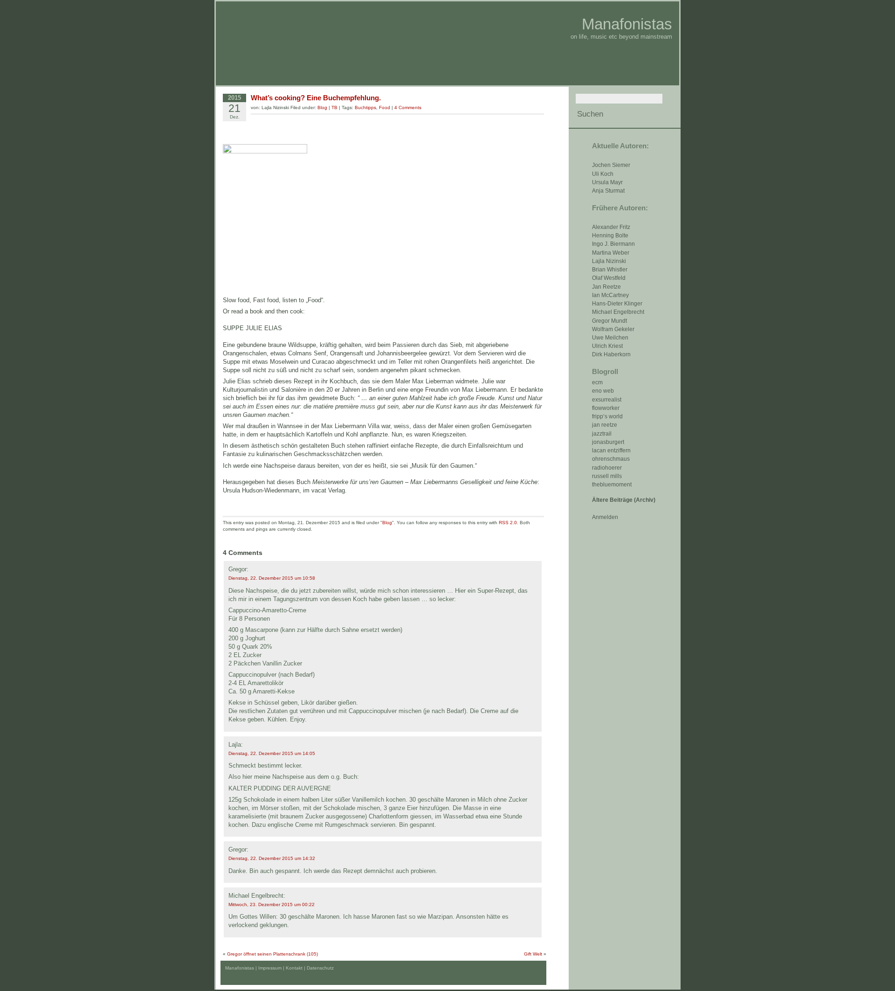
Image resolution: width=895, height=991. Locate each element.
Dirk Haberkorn (611, 354)
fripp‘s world (607, 416)
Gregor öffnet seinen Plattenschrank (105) (272, 953)
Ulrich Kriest (607, 346)
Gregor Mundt (609, 321)
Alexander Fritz (611, 227)
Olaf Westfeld (609, 278)
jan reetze (604, 425)
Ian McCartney (610, 295)
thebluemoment (612, 484)
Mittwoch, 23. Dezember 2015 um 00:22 (271, 904)
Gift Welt (533, 953)
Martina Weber (610, 252)
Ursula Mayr (607, 182)
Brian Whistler (609, 269)
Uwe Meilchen (610, 337)
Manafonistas (627, 24)
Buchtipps (365, 107)
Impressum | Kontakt (280, 967)
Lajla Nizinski (609, 261)
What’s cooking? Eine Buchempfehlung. (316, 98)
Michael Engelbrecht (618, 312)
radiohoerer (607, 467)
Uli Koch (602, 174)
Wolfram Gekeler (613, 329)
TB (334, 107)
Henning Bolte (610, 235)
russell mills (607, 476)
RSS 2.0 (508, 522)
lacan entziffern (611, 450)
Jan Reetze (606, 287)
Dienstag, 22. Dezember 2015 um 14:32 (271, 858)
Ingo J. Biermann (613, 244)
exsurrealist (606, 399)
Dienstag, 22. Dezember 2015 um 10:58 (271, 578)
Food (384, 107)
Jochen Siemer (611, 165)
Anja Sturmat (608, 190)
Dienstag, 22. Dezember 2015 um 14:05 (271, 753)
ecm (597, 382)
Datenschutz (320, 967)
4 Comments (407, 107)
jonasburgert (608, 442)
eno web (603, 391)
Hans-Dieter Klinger (617, 303)
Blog (322, 107)
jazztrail (602, 433)
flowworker (606, 408)
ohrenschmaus (611, 459)
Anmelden (605, 517)
